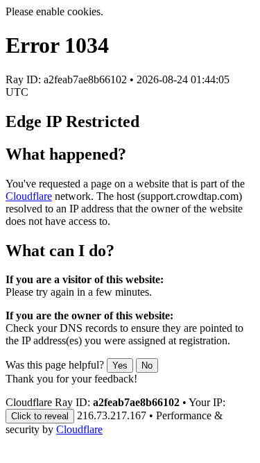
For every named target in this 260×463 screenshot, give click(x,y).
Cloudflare (29, 196)
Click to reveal (40, 416)
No (147, 365)
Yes (120, 365)
